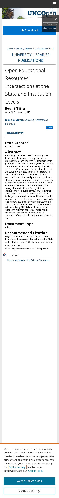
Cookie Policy (35, 470)
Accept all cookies (29, 481)
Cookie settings (17, 467)
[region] (29, 470)
